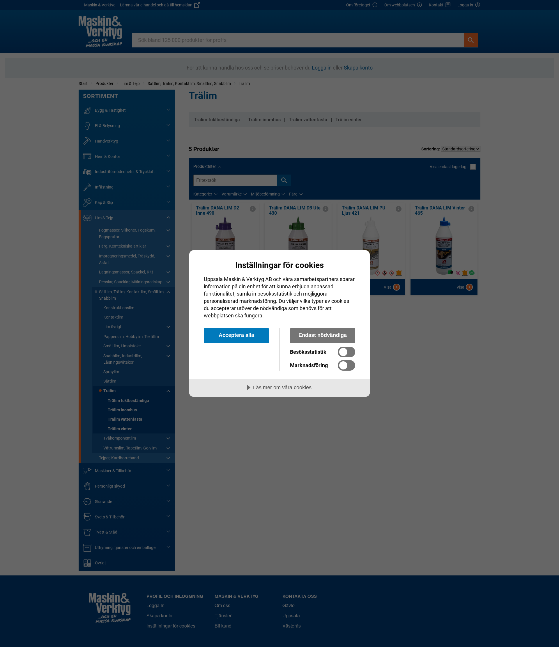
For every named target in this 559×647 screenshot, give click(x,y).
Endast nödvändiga (322, 335)
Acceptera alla (236, 335)
